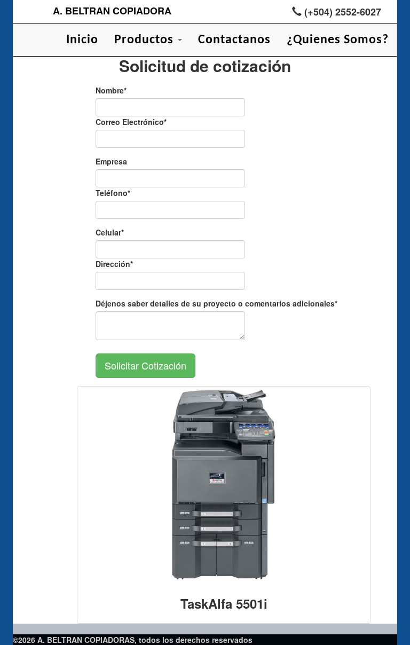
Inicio (82, 40)
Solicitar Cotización (145, 365)
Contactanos (234, 40)
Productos (145, 40)
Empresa (111, 161)
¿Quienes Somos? (338, 40)
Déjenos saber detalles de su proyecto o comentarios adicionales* (216, 303)
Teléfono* (113, 192)
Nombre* (111, 90)
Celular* (110, 232)
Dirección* (114, 263)
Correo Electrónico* (131, 121)
